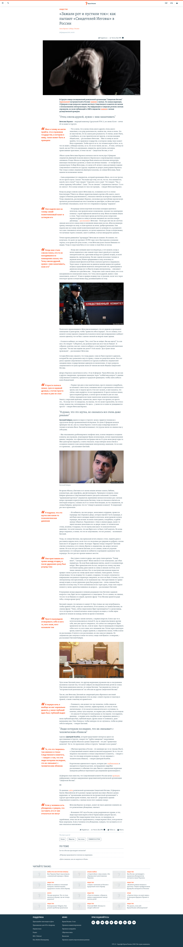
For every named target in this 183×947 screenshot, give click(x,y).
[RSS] (125, 922)
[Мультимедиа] (177, 3)
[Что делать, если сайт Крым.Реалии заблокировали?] (119, 906)
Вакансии (65, 936)
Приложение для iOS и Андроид (44, 925)
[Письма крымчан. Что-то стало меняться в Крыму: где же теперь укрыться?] (39, 895)
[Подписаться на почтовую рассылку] (134, 922)
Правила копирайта (69, 929)
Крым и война (92, 872)
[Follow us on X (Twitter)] (98, 922)
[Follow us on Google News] (111, 922)
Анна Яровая (63, 29)
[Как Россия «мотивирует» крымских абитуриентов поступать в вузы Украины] (119, 874)
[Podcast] (129, 922)
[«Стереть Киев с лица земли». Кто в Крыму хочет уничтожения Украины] (79, 874)
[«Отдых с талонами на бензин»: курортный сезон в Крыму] (79, 885)
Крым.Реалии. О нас (69, 921)
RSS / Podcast (37, 936)
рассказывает (85, 221)
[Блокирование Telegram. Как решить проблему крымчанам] (39, 906)
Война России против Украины (57, 872)
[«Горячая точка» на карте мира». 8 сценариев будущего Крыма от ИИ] (119, 895)
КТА (171, 3)
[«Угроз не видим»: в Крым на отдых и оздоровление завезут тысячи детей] (79, 895)
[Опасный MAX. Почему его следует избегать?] (79, 906)
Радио (35, 932)
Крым (129, 893)
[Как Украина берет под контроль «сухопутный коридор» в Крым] (39, 874)
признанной (65, 102)
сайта (71, 790)
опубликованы (113, 764)
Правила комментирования (71, 925)
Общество (63, 9)
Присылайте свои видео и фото (43, 921)
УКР (166, 3)
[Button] (102, 38)
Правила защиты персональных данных (75, 940)
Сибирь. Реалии (74, 29)
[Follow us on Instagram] (107, 922)
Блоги (49, 893)
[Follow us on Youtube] (102, 922)
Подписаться (37, 929)
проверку (116, 776)
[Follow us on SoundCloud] (120, 922)
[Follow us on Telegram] (116, 922)
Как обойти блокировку (41, 940)
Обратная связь (67, 932)
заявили (94, 102)
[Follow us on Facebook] (93, 922)
